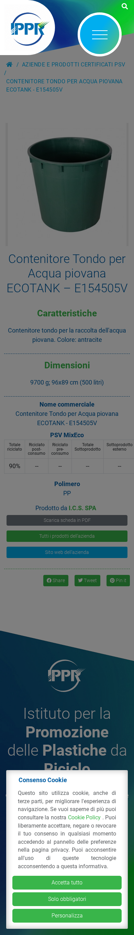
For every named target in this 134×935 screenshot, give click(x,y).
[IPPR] (27, 27)
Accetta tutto (67, 882)
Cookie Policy (85, 817)
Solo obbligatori (67, 899)
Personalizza (67, 915)
